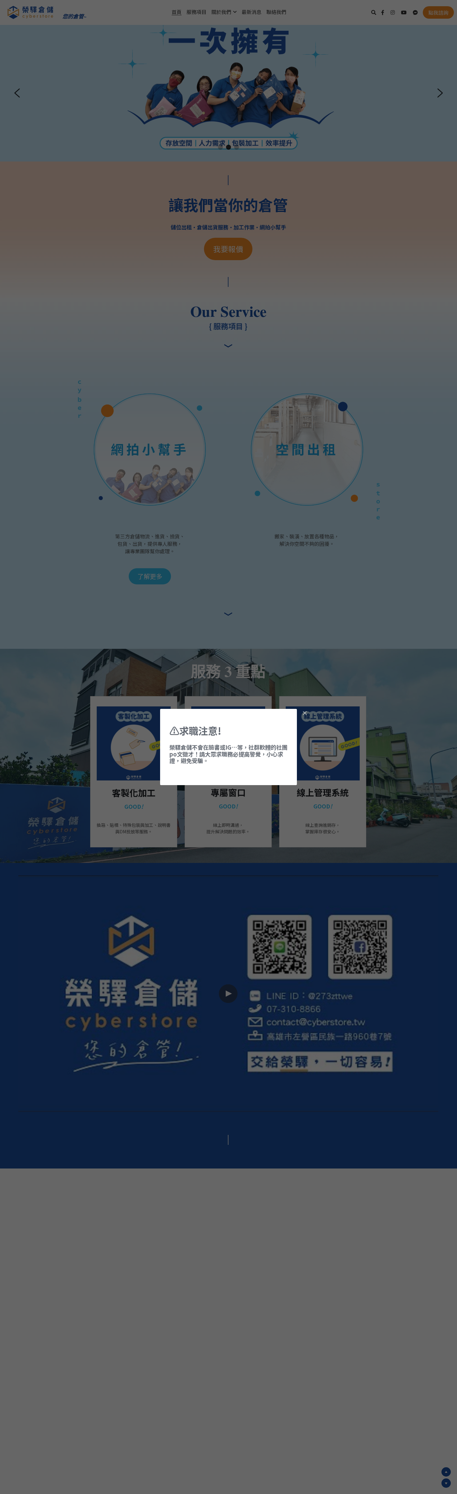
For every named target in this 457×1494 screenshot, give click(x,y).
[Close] (304, 713)
